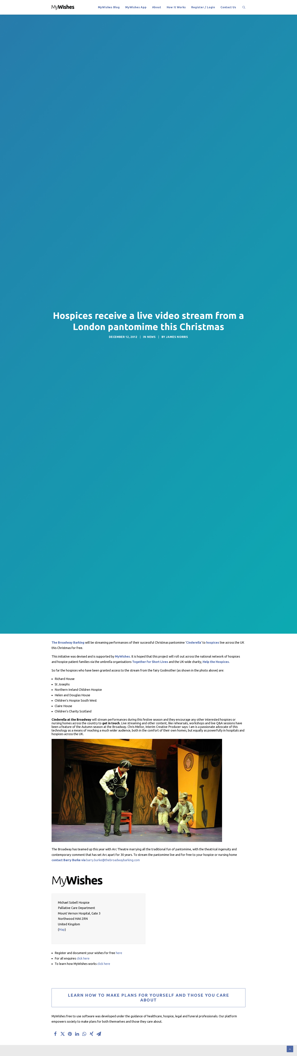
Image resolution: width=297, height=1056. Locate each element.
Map (62, 929)
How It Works (176, 7)
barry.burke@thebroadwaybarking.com (113, 860)
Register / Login (203, 7)
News (151, 336)
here (119, 953)
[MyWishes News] (63, 7)
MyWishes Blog (109, 7)
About (156, 7)
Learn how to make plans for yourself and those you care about (149, 997)
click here (83, 958)
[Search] (243, 7)
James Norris (177, 336)
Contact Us (228, 7)
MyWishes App (136, 7)
